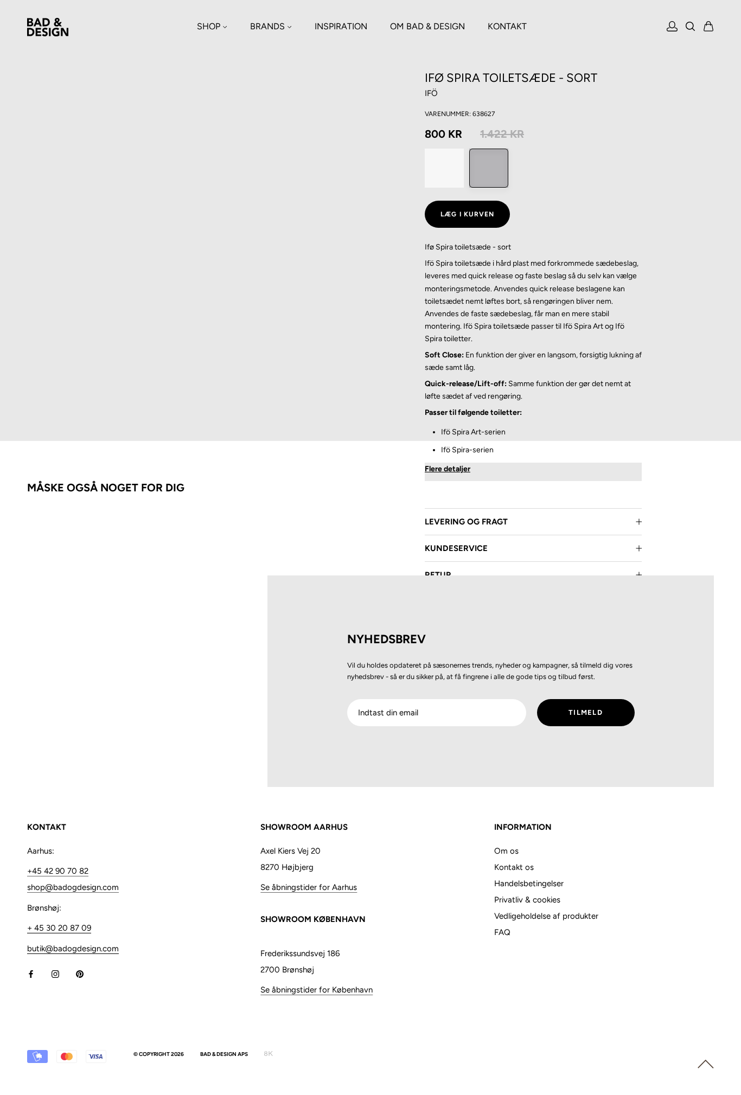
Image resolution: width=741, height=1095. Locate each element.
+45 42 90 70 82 (57, 871)
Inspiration (341, 26)
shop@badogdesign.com (73, 887)
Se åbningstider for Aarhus (308, 887)
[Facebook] (31, 974)
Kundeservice (456, 548)
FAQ (502, 932)
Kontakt (507, 26)
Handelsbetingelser (529, 883)
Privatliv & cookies (527, 900)
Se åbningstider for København (316, 990)
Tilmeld (585, 712)
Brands (268, 26)
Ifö (431, 93)
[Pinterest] (80, 974)
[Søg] (690, 27)
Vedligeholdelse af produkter (546, 916)
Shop (209, 26)
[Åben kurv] (709, 27)
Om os (506, 851)
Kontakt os (514, 867)
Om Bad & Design (427, 26)
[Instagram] (55, 974)
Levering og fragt (466, 522)
